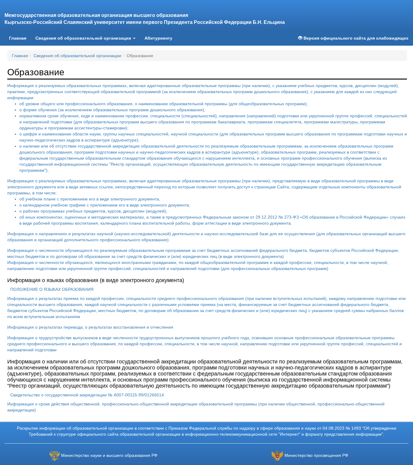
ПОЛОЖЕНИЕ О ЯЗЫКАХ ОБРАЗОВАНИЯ (51, 289)
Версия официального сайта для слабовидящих (355, 38)
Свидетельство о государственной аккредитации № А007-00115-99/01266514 (87, 394)
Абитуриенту (158, 38)
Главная (20, 38)
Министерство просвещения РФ (316, 455)
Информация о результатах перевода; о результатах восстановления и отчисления (90, 327)
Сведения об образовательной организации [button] (83, 38)
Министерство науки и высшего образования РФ (109, 455)
